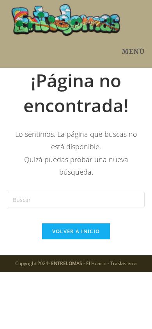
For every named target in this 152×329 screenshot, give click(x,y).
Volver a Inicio (76, 231)
